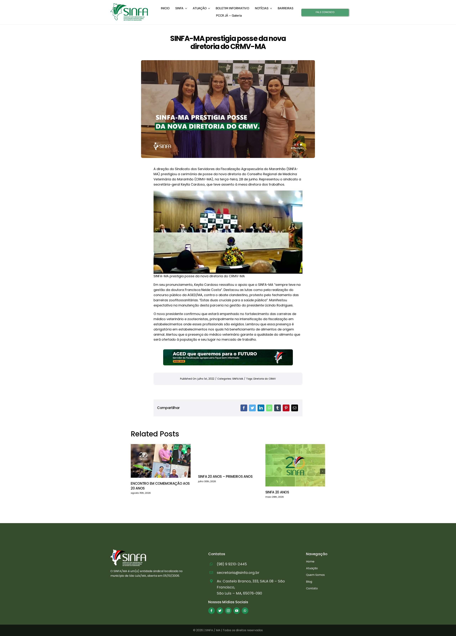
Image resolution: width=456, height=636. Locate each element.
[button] (133, 471)
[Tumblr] (277, 408)
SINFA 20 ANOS (277, 492)
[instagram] (228, 610)
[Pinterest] (286, 408)
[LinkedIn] (261, 408)
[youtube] (236, 610)
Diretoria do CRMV (264, 378)
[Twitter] (252, 408)
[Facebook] (244, 408)
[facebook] (211, 610)
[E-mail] (294, 408)
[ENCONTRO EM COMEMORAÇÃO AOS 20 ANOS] (161, 461)
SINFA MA (237, 378)
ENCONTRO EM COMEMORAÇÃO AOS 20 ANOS (160, 486)
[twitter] (220, 610)
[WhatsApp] (269, 408)
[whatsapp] (245, 610)
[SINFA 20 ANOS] (295, 465)
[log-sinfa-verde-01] (129, 4)
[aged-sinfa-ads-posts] (228, 351)
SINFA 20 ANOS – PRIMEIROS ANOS (225, 476)
